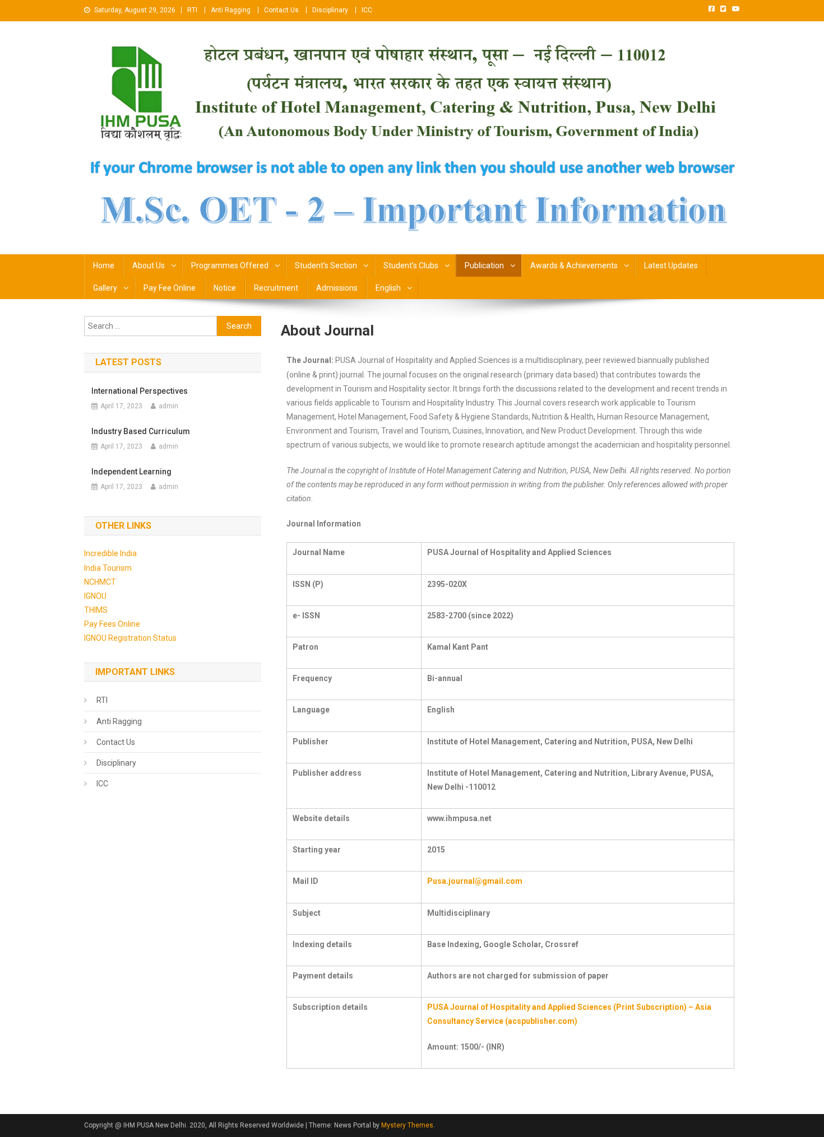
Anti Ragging (231, 10)
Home (103, 265)
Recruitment (276, 287)
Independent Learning (131, 471)
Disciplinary (330, 10)
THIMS (96, 609)
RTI (192, 10)
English (388, 287)
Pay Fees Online (112, 623)
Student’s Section (326, 265)
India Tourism (108, 567)
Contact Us (281, 10)
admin (168, 406)
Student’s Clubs (410, 265)
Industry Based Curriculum (140, 431)
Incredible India (110, 553)
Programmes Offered (230, 265)
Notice (225, 287)
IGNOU (95, 595)
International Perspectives (139, 390)
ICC (367, 10)
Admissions (337, 287)
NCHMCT (100, 581)
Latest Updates (671, 265)
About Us (148, 265)
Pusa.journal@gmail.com (474, 881)
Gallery (105, 287)
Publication (484, 265)
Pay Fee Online (169, 287)
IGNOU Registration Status (130, 637)
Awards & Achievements (574, 265)
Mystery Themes (407, 1125)
